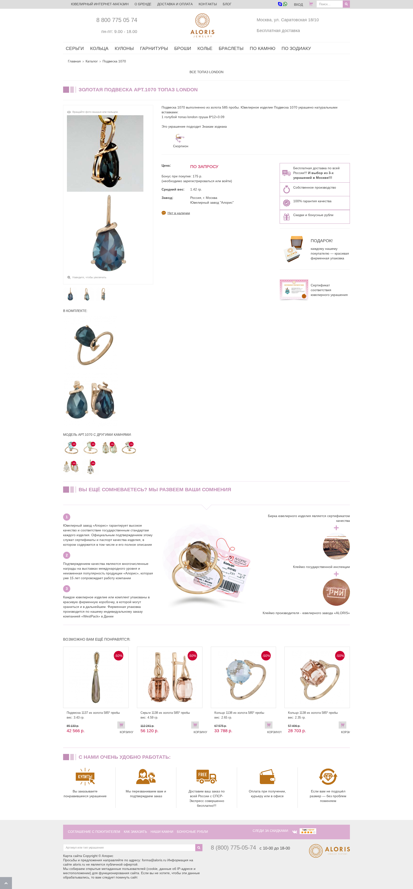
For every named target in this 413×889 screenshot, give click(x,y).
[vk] (294, 831)
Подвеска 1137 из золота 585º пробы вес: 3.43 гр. (93, 715)
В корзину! (269, 726)
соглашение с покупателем (94, 832)
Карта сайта (72, 856)
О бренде (143, 4)
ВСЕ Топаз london (206, 72)
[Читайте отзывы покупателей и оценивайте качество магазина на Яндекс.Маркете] (307, 831)
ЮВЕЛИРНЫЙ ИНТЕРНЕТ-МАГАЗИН (100, 4)
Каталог (92, 61)
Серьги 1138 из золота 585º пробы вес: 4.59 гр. (165, 715)
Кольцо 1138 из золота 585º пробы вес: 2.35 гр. (313, 715)
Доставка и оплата (175, 4)
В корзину (122, 726)
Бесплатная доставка (278, 30)
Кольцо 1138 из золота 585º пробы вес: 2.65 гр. (239, 715)
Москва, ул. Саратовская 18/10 (288, 19)
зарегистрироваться (198, 181)
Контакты (208, 4)
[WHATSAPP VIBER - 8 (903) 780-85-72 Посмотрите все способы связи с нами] (282, 4)
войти (226, 181)
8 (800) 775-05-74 (233, 847)
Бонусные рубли (192, 832)
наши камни (162, 832)
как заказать (135, 832)
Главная (74, 61)
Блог (227, 4)
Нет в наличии (179, 213)
